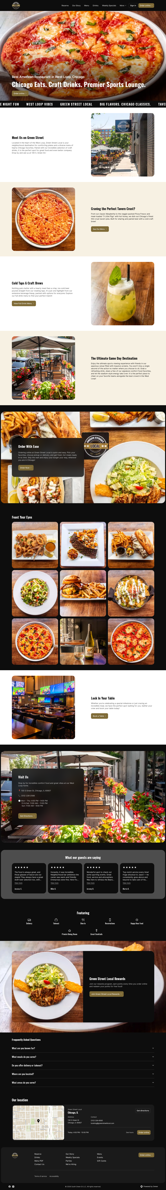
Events (100, 1157)
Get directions (143, 1110)
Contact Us (39, 1164)
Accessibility (54, 1176)
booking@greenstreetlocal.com (102, 1123)
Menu (86, 5)
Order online (144, 1132)
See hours (129, 1132)
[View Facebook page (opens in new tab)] (9, 1186)
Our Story (76, 5)
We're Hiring (71, 1164)
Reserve (65, 5)
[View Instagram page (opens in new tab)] (13, 1186)
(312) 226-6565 (97, 1120)
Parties (69, 1161)
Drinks (95, 5)
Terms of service (40, 1176)
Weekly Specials (109, 5)
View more (18, 883)
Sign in (133, 5)
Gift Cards (101, 1161)
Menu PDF (38, 1161)
